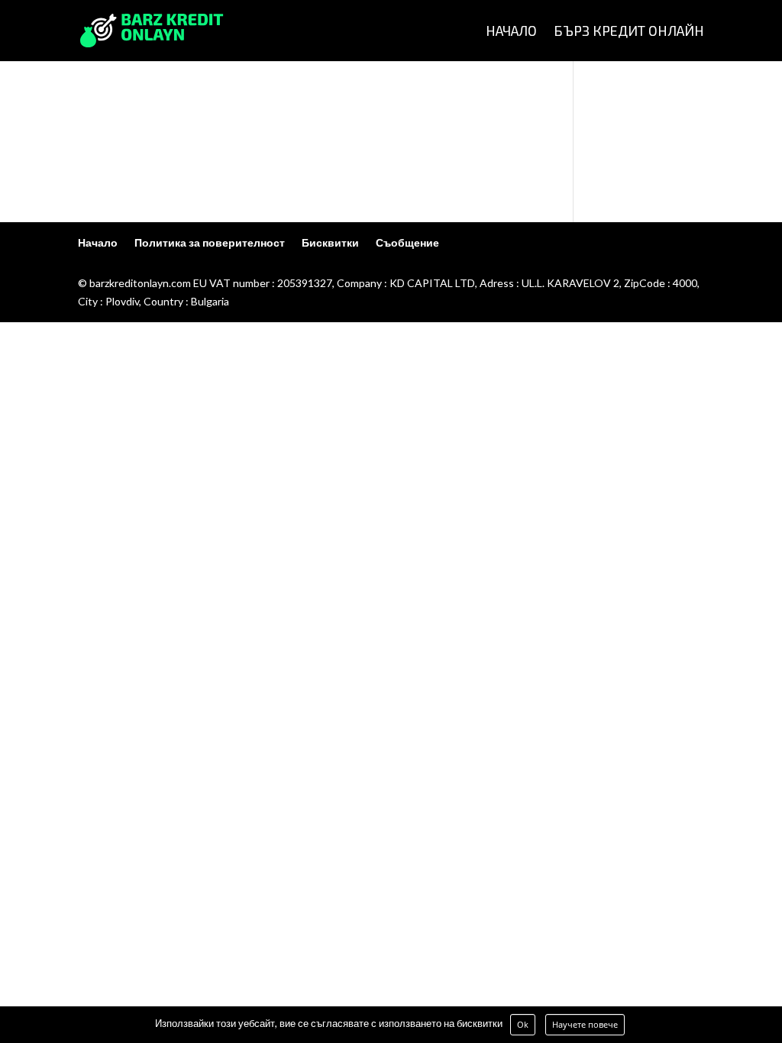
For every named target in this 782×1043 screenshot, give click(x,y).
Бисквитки (330, 242)
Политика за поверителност (209, 242)
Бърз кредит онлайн (629, 32)
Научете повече (585, 1024)
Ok (522, 1024)
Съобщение (407, 242)
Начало (511, 32)
